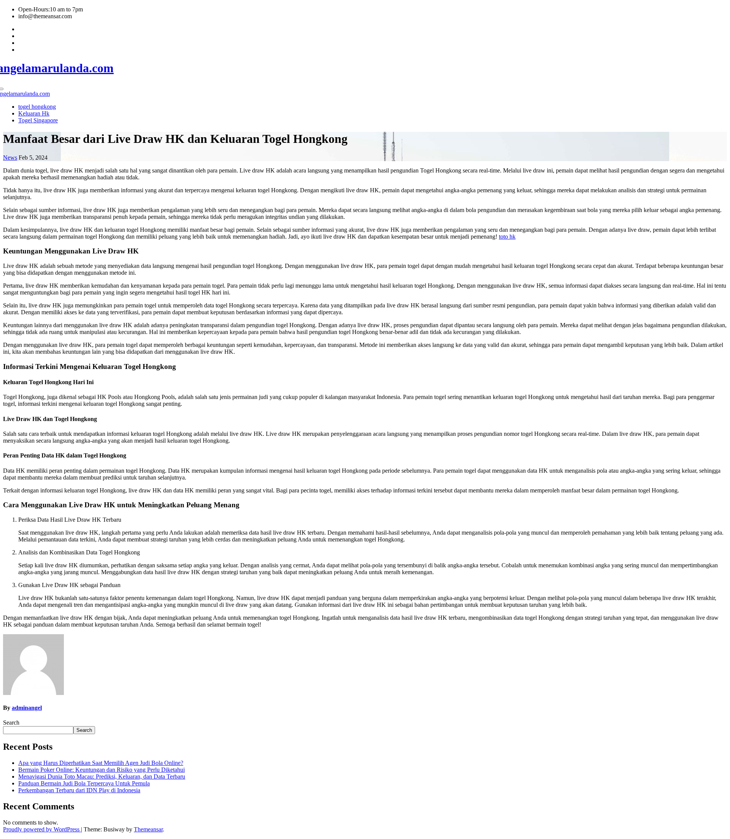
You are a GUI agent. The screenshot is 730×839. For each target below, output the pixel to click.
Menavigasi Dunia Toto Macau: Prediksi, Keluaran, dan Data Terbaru (101, 776)
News (10, 157)
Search (11, 722)
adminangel (27, 707)
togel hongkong (37, 106)
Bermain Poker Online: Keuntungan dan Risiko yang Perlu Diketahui (101, 769)
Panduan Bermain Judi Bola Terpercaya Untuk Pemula (84, 783)
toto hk (507, 236)
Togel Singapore (38, 120)
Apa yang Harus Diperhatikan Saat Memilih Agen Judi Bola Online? (100, 763)
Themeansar (148, 829)
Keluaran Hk (33, 113)
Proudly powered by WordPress (42, 829)
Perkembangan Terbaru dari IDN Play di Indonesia (79, 790)
